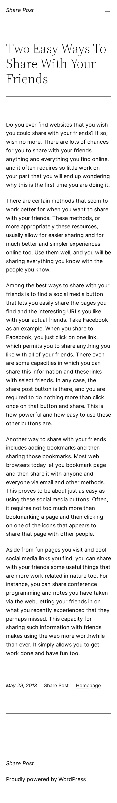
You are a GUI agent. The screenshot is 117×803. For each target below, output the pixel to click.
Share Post (20, 10)
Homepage (88, 685)
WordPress (72, 779)
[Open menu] (107, 10)
